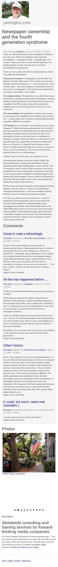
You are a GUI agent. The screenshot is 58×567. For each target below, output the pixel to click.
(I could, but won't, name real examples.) (24, 403)
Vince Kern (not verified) (34, 238)
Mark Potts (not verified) (34, 350)
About (4, 561)
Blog (10, 561)
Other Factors (13, 345)
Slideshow (26, 561)
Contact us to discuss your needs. (24, 547)
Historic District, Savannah (14, 474)
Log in (6, 219)
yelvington (19, 52)
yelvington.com (16, 22)
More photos (7, 516)
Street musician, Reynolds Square (17, 505)
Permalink (7, 238)
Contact (17, 561)
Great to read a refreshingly (22, 234)
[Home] (15, 9)
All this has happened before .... (26, 279)
